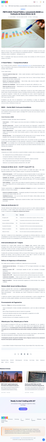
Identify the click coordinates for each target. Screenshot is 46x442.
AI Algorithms (33, 420)
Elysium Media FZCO (29, 439)
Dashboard (28, 419)
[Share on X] (18, 354)
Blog (6, 5)
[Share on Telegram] (27, 354)
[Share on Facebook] (24, 354)
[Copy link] (31, 354)
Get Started (23, 408)
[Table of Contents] (43, 439)
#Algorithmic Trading (4, 360)
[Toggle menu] (43, 2)
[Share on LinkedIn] (21, 354)
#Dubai (37, 360)
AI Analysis (22, 420)
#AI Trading (26, 360)
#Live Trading (32, 360)
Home (2, 5)
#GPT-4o (6, 362)
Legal (44, 419)
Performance (10, 419)
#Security (12, 362)
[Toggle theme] (40, 2)
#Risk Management (19, 360)
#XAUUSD (12, 360)
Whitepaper (39, 419)
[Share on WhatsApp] (15, 354)
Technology (16, 419)
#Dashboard (42, 360)
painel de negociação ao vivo (24, 65)
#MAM (2, 362)
